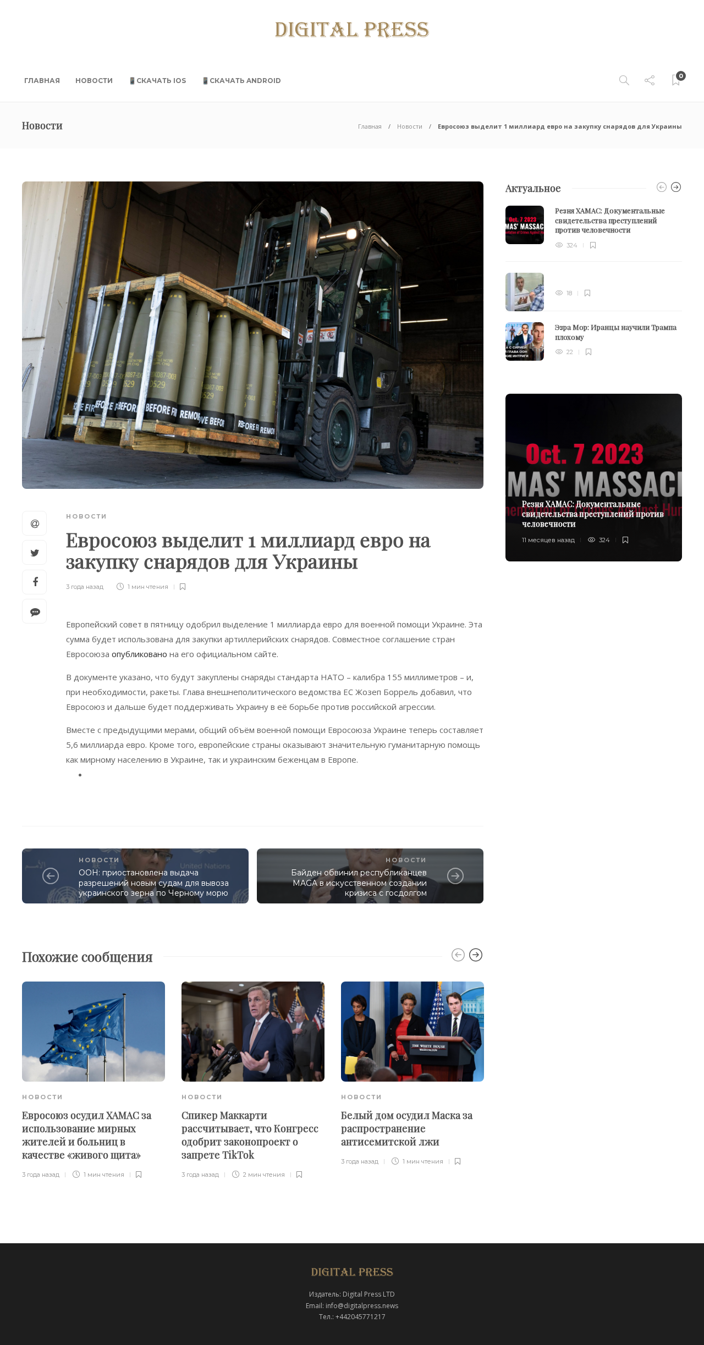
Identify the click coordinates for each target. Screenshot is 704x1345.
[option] (93, 1081)
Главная (42, 80)
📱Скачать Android (241, 80)
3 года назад (84, 587)
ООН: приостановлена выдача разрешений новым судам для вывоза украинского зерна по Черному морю (154, 883)
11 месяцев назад (548, 540)
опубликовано (140, 653)
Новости (94, 80)
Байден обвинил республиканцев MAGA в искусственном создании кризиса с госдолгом (359, 883)
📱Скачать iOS (157, 80)
